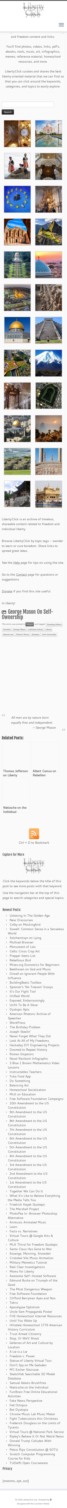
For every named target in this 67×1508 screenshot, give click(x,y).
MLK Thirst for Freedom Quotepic (33, 1244)
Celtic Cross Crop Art (24, 951)
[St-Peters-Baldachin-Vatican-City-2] (48, 166)
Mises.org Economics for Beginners (34, 964)
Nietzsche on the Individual (28, 1387)
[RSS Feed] (34, 833)
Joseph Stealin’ (20, 1031)
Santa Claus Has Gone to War (30, 1249)
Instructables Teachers (25, 1072)
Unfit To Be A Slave (23, 1005)
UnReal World (19, 996)
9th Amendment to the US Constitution (27, 1114)
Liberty (48, 629)
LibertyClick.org (30, 1499)
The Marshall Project (24, 1209)
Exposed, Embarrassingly (26, 1000)
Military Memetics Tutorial (28, 1262)
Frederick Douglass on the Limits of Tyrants (34, 1425)
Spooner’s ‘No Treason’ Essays (31, 987)
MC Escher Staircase (24, 1369)
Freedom (6, 629)
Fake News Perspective (25, 1400)
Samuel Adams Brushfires (27, 1383)
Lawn (13, 1226)
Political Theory (22, 634)
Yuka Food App (20, 1076)
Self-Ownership (49, 634)
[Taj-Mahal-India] (48, 133)
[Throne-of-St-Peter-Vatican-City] (48, 198)
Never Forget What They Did (30, 1036)
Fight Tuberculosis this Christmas (33, 1418)
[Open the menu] (61, 25)
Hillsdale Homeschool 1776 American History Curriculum (35, 1327)
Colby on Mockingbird (25, 924)
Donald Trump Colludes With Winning (29, 1442)
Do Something (19, 1080)
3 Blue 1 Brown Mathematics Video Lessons (33, 1065)
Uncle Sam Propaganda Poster (30, 1311)
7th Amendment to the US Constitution (27, 1131)
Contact (21, 574)
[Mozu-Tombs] (48, 395)
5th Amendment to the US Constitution (27, 1149)
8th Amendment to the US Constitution (27, 1122)
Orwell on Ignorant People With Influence (31, 975)
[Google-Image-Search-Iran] (48, 461)
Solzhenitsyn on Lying (25, 937)
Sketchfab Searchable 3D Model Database (31, 1376)
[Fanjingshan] (48, 428)
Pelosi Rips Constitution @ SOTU (33, 1449)
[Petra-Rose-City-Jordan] (17, 231)
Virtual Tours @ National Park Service (36, 1432)
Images (30, 624)
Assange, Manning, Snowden (30, 1253)
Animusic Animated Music (27, 1222)
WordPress (17, 1022)
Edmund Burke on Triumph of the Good (32, 1282)
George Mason (19, 629)
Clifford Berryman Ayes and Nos (32, 1298)
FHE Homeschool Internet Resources (35, 1316)
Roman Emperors (21, 1054)
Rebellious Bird (20, 960)
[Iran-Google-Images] (48, 264)
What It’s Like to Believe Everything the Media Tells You (34, 1197)
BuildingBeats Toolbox (25, 982)
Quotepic (35, 634)
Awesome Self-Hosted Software (32, 1276)
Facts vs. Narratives (23, 1231)
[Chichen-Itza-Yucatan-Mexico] (48, 330)
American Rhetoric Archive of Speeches (29, 1016)
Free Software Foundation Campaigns (36, 1098)
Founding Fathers (54, 624)
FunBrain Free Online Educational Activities (32, 1393)
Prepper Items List (22, 955)
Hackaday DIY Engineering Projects (34, 1045)
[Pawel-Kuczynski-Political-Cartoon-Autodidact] (17, 198)
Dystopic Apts (19, 1009)
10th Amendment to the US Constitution (28, 1105)
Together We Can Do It (26, 1191)
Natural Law (8, 634)
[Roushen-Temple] (17, 493)
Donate (7, 591)
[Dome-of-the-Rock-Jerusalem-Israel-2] (17, 329)
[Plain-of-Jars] (17, 165)
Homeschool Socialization (27, 1089)
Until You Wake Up (23, 1320)
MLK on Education (22, 1094)
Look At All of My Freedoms (29, 1040)
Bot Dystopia (18, 1409)
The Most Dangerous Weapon (30, 1289)
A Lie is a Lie (18, 1351)
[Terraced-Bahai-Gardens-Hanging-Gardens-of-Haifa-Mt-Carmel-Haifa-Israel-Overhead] (17, 362)
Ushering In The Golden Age (29, 915)
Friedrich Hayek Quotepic (27, 1204)
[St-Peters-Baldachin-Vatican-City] (17, 395)
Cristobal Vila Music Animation (31, 1258)
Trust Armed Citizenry (25, 1334)
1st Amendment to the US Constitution (27, 1184)
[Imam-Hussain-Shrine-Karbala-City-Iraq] (17, 133)
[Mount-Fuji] (48, 362)
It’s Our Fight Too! (22, 991)
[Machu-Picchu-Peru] (48, 231)
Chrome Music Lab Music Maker (32, 1414)
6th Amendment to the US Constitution (27, 1140)
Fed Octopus (18, 1405)
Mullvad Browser (21, 942)
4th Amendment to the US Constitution (27, 1158)
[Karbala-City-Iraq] (17, 297)
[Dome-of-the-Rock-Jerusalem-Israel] (17, 428)
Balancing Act (19, 1085)
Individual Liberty (35, 629)
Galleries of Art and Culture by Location (30, 1345)
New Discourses (21, 920)
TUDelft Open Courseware (28, 1463)
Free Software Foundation (28, 1293)
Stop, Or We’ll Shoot (24, 1338)
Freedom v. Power (22, 1356)
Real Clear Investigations (27, 1267)
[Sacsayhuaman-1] (17, 461)
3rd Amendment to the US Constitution (27, 1166)
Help (16, 562)
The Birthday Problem (24, 1027)
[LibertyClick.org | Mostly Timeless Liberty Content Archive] (33, 10)
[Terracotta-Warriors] (48, 297)
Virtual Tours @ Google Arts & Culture (30, 1237)
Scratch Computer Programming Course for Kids (31, 1456)
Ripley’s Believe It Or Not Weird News (36, 1436)
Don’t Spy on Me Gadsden (28, 1365)
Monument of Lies (22, 946)
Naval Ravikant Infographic (28, 1058)
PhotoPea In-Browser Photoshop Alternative (32, 1215)
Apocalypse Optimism (24, 1307)
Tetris (13, 1302)
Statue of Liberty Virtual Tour (30, 1360)
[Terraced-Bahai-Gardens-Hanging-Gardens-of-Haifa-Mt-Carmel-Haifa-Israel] (17, 264)
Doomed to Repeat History (28, 1049)
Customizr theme (41, 1503)
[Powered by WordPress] (50, 1499)
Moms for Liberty (21, 1271)
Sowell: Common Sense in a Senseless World (36, 931)
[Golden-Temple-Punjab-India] (48, 493)
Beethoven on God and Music (30, 969)
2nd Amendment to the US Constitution (27, 1175)
